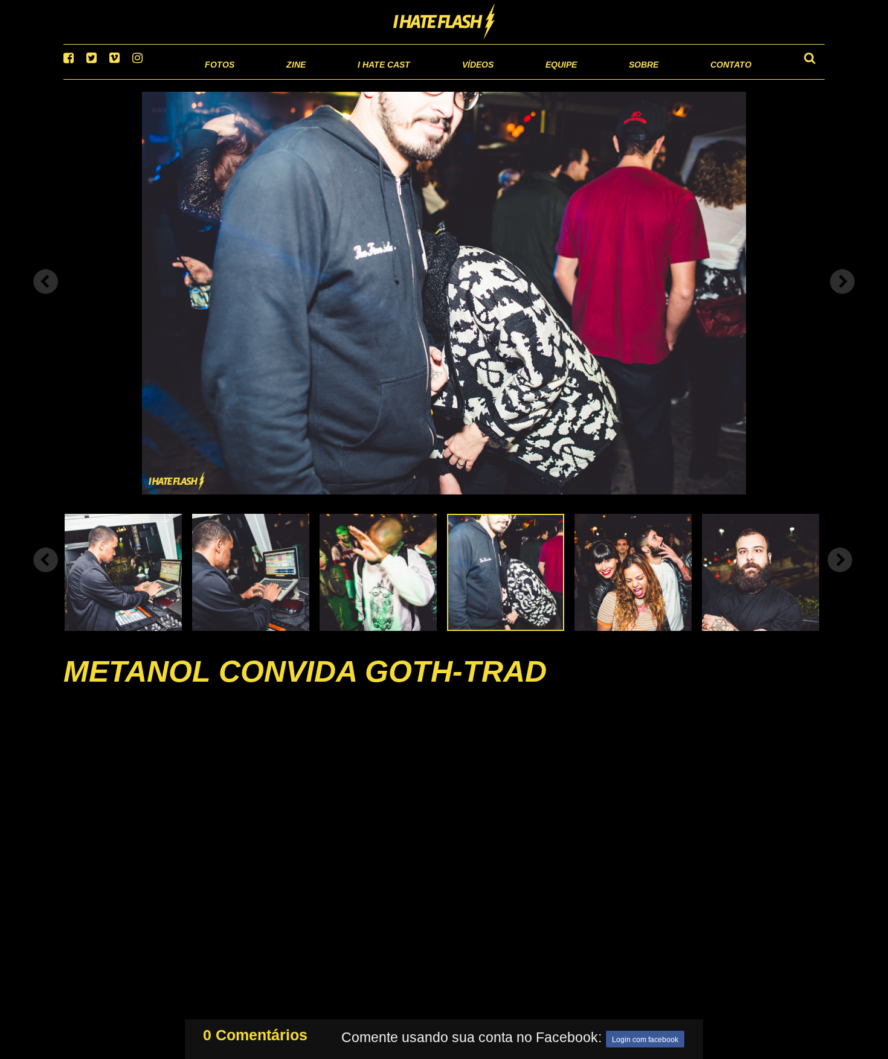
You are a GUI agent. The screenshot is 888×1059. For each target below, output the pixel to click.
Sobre (619, 78)
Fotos (136, 78)
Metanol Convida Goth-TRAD (305, 686)
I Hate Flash (444, 22)
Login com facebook (645, 1037)
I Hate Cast (319, 78)
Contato (719, 78)
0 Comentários (255, 1032)
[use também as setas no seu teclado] (46, 297)
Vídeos (431, 78)
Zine (217, 78)
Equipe (526, 78)
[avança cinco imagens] (46, 574)
